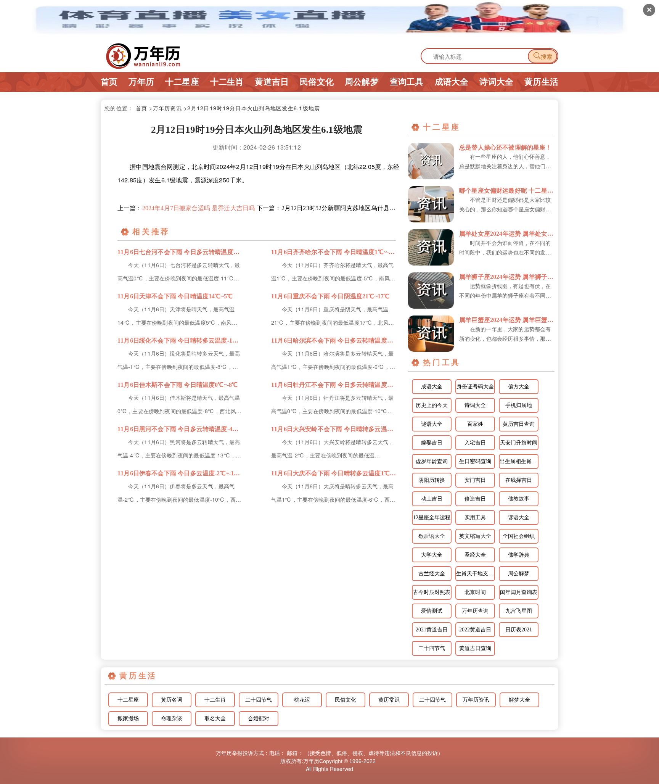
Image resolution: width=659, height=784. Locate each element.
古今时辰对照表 (431, 592)
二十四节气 (431, 648)
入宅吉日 (475, 443)
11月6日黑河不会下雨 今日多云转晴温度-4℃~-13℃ (179, 429)
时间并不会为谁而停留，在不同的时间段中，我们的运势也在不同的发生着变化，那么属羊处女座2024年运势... (505, 248)
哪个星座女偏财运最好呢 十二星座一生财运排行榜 (507, 190)
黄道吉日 (272, 82)
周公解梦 (362, 82)
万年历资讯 (476, 700)
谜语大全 (431, 424)
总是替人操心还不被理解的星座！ (505, 147)
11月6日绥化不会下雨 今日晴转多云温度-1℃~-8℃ (179, 340)
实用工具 (475, 517)
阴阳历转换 (431, 480)
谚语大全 (518, 517)
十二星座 (182, 82)
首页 (109, 82)
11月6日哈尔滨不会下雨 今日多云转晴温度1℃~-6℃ (333, 340)
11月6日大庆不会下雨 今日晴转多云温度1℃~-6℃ (333, 473)
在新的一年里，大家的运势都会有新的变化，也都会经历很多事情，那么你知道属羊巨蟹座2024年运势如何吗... (505, 334)
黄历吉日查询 (519, 424)
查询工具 (407, 82)
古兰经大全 (431, 573)
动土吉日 (431, 499)
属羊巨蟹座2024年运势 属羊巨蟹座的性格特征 (507, 320)
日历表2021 (518, 630)
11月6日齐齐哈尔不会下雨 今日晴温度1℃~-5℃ (333, 252)
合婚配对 (258, 718)
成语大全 (452, 82)
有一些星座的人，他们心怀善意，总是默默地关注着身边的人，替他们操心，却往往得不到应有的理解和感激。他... (505, 162)
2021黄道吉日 (432, 630)
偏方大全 (518, 387)
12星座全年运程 (431, 517)
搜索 (542, 56)
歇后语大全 (431, 536)
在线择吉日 (518, 480)
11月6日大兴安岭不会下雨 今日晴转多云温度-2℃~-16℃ (333, 429)
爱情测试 (431, 611)
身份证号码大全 (475, 387)
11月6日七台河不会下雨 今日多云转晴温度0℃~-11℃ (179, 252)
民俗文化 (317, 82)
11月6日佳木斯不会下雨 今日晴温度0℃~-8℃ (177, 385)
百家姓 (475, 424)
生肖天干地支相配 (475, 573)
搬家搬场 (128, 718)
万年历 (141, 82)
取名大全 (215, 718)
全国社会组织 (519, 536)
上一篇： (186, 208)
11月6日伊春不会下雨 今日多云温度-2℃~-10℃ (179, 473)
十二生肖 (227, 82)
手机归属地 (518, 405)
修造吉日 (475, 499)
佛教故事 (518, 499)
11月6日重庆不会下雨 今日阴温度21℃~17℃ (330, 296)
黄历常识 (389, 700)
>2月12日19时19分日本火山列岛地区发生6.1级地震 (252, 108)
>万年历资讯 (165, 108)
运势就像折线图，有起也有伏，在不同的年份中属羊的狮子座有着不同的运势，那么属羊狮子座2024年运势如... (505, 291)
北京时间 (475, 592)
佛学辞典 (518, 555)
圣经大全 (475, 555)
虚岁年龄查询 (432, 461)
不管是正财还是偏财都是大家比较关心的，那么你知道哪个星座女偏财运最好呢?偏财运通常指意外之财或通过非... (505, 205)
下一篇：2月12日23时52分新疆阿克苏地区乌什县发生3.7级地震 (326, 208)
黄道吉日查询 (475, 648)
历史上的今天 (432, 405)
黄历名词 (171, 700)
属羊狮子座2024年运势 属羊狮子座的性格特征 (507, 277)
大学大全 (431, 555)
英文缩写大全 (475, 536)
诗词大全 (496, 82)
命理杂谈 (171, 718)
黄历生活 (541, 82)
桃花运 (302, 700)
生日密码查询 (475, 461)
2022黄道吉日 (475, 630)
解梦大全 (519, 700)
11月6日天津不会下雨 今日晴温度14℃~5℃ (175, 296)
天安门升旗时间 (518, 443)
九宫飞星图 (518, 611)
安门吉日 (475, 480)
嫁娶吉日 (431, 443)
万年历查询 (475, 611)
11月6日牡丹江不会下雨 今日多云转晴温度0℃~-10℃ (333, 385)
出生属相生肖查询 (519, 461)
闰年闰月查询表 (518, 592)
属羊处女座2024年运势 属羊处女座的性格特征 (507, 233)
